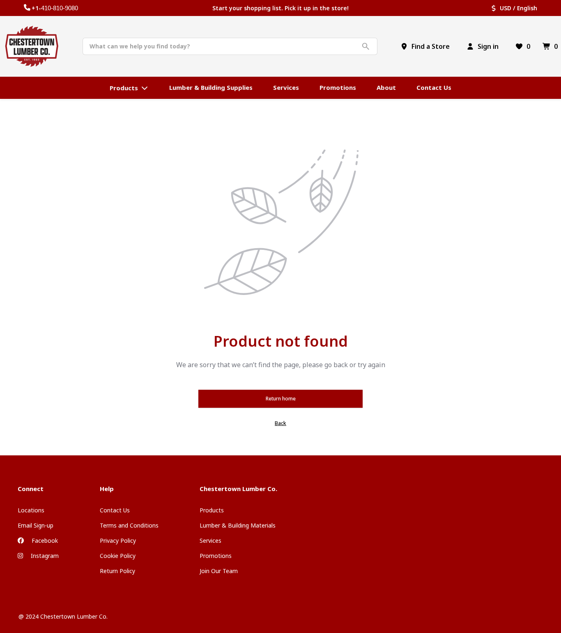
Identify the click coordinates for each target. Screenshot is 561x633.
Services (210, 540)
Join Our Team (219, 571)
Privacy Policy (118, 540)
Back (280, 423)
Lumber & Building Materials (238, 525)
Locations (31, 510)
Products (212, 510)
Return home (281, 398)
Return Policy (117, 571)
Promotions (216, 556)
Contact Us (115, 510)
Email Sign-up (35, 525)
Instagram (44, 556)
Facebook (44, 540)
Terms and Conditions (129, 525)
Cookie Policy (118, 556)
